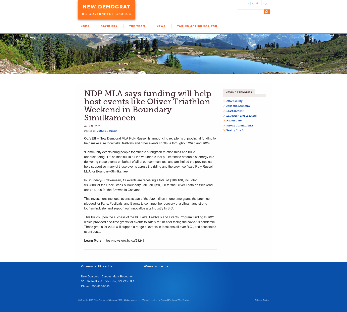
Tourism (112, 130)
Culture (101, 130)
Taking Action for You (197, 26)
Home (85, 26)
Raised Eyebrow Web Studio (175, 300)
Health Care (234, 120)
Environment (235, 110)
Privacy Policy (262, 300)
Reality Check (235, 130)
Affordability (234, 101)
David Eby (109, 26)
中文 (265, 3)
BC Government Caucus (106, 13)
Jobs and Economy (238, 105)
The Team (137, 26)
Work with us (156, 266)
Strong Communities (239, 125)
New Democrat (107, 7)
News (161, 26)
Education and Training (241, 115)
